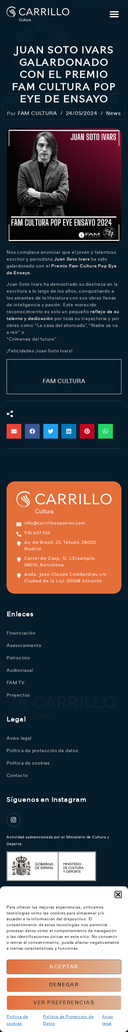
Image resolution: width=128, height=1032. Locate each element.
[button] (118, 894)
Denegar (64, 984)
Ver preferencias (64, 1002)
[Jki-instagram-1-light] (13, 820)
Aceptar (64, 966)
